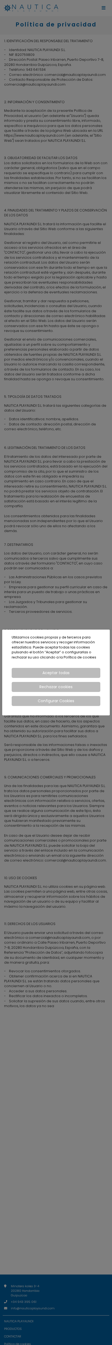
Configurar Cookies (56, 701)
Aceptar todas (56, 672)
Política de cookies (80, 657)
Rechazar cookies (56, 687)
